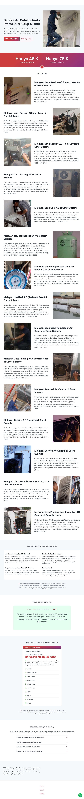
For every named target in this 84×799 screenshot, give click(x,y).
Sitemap (42, 793)
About (42, 789)
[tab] (33, 609)
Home (42, 786)
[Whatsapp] (80, 795)
